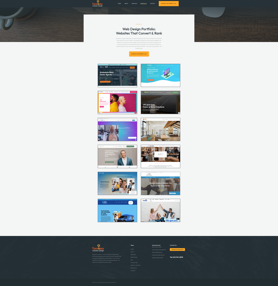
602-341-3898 (178, 257)
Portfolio (144, 3)
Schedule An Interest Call (168, 3)
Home (119, 3)
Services (134, 3)
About (126, 3)
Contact (152, 3)
